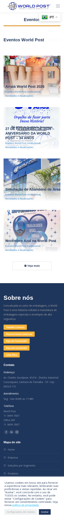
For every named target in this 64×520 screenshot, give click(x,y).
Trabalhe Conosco (15, 327)
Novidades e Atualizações (19, 95)
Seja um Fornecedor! (16, 341)
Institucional (33, 91)
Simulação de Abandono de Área (32, 189)
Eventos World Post (15, 91)
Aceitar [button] (45, 511)
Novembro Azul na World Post (30, 241)
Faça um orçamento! (16, 348)
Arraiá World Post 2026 (24, 86)
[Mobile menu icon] (57, 6)
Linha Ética (11, 355)
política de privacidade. (25, 505)
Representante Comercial (19, 334)
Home (11, 449)
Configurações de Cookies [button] (21, 511)
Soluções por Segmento (21, 465)
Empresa (13, 457)
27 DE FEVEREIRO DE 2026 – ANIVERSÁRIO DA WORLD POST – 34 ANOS (29, 133)
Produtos (13, 473)
